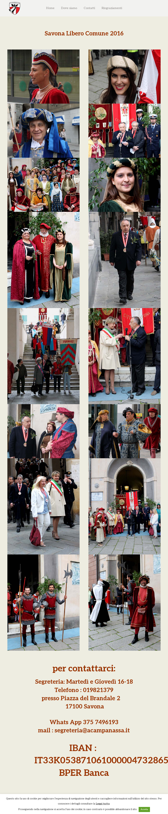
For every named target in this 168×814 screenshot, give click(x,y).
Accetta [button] (144, 809)
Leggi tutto (103, 803)
